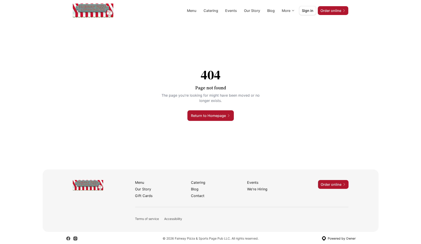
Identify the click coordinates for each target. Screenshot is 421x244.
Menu (191, 10)
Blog (271, 10)
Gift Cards (143, 195)
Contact (197, 195)
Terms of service (147, 219)
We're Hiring (257, 189)
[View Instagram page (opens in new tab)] (75, 238)
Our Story (252, 10)
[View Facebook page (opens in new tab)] (68, 238)
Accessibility (173, 219)
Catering (211, 10)
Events (231, 10)
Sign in (307, 10)
